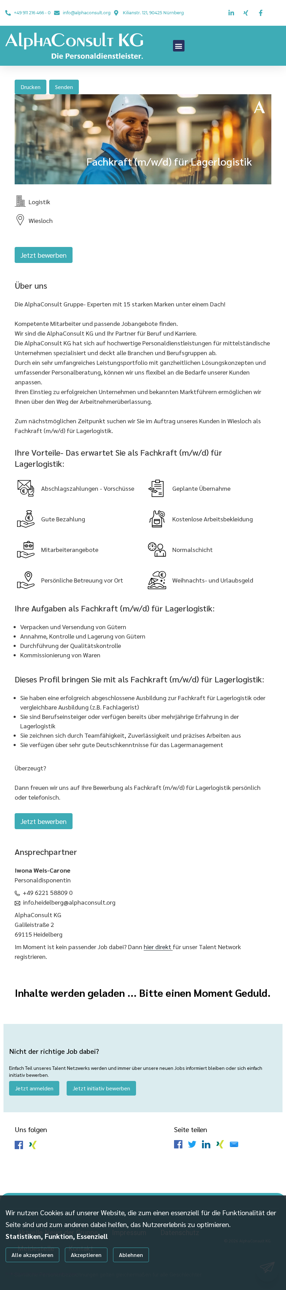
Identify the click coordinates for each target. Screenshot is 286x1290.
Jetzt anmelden (34, 1088)
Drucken (30, 86)
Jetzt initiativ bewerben (101, 1088)
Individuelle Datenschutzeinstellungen (41, 1273)
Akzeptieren (86, 1254)
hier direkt (158, 947)
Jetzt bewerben (44, 254)
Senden (64, 86)
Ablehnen (131, 1254)
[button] (179, 45)
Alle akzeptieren (32, 1254)
